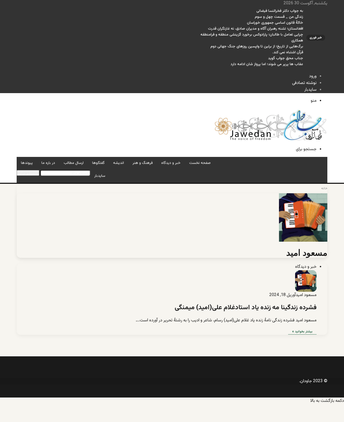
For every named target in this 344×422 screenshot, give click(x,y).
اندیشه (118, 163)
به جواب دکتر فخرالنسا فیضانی (279, 11)
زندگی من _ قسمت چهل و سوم (279, 17)
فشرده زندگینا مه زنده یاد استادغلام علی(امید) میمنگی (246, 308)
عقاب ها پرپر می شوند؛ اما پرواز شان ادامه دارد (267, 64)
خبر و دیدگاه (171, 163)
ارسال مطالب (74, 163)
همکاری (297, 41)
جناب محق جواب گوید (285, 58)
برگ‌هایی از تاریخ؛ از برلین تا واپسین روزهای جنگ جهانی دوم (256, 47)
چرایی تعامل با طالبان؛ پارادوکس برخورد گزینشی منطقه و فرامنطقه (251, 35)
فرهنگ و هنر (142, 163)
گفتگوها (98, 163)
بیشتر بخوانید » (302, 331)
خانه (324, 188)
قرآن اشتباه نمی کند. (287, 52)
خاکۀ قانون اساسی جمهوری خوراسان (275, 23)
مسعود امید (306, 253)
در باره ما (48, 163)
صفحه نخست (200, 163)
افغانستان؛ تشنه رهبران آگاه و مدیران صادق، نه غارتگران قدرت (255, 29)
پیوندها (27, 163)
